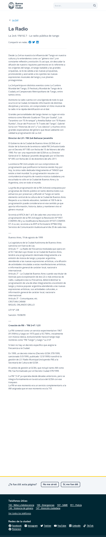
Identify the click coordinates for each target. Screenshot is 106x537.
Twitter (47, 525)
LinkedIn (76, 525)
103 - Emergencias (45, 505)
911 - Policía (76, 505)
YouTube (61, 525)
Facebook (17, 525)
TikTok (90, 525)
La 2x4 (15, 20)
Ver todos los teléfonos (19, 513)
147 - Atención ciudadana (48, 508)
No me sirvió (50, 484)
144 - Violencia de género (20, 508)
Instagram (33, 525)
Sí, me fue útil (70, 484)
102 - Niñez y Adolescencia (21, 505)
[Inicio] (16, 5)
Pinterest (16, 529)
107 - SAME (62, 505)
